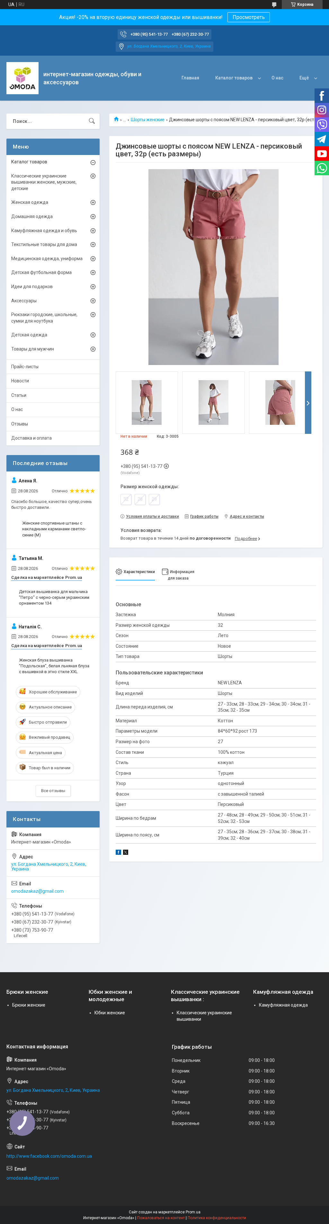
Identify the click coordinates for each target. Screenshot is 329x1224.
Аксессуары (24, 300)
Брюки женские (28, 1005)
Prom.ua (193, 1212)
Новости (20, 380)
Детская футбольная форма (41, 272)
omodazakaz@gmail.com (37, 891)
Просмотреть (249, 17)
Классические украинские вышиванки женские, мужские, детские (43, 182)
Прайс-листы (25, 366)
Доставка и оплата (31, 438)
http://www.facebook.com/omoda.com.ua (49, 1156)
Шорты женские (147, 119)
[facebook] (118, 853)
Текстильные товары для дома (44, 244)
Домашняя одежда (32, 216)
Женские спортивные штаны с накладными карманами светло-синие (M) (54, 529)
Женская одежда (29, 202)
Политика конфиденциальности (217, 1218)
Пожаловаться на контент (161, 1218)
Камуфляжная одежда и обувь (44, 230)
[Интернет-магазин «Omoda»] (22, 78)
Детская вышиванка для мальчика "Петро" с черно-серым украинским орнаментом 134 (54, 597)
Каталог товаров (234, 77)
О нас (277, 77)
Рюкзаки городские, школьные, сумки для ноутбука (44, 318)
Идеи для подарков (32, 286)
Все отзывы (53, 790)
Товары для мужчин (32, 349)
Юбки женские (109, 1012)
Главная (190, 77)
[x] (125, 853)
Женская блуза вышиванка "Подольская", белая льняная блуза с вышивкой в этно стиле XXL (54, 666)
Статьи (18, 395)
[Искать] (92, 121)
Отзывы (19, 423)
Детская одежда (29, 334)
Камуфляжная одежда (283, 1005)
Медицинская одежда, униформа (47, 258)
